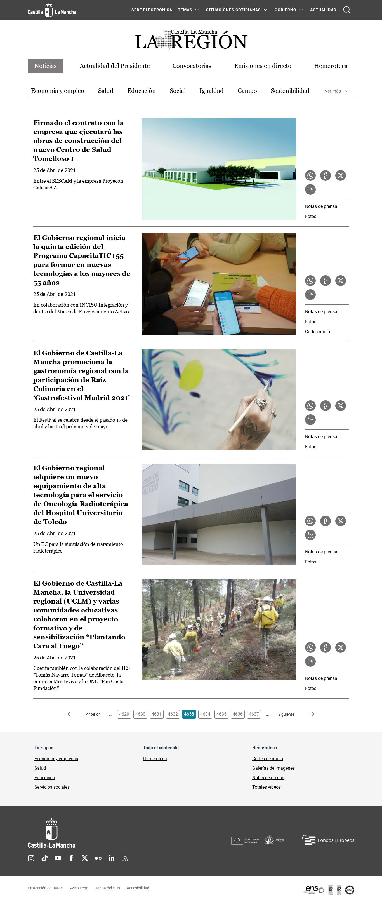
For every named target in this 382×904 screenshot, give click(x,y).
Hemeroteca (331, 65)
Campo (247, 90)
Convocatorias (192, 65)
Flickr (98, 858)
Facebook (71, 858)
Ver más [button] (333, 91)
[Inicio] (103, 833)
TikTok (44, 858)
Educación (141, 90)
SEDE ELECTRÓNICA (151, 10)
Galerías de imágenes (273, 768)
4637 (254, 714)
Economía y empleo (57, 90)
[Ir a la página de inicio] (52, 10)
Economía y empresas (56, 758)
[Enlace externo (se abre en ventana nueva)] (328, 890)
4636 (238, 714)
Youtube (58, 858)
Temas (185, 10)
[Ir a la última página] (308, 714)
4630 (140, 714)
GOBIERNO (285, 10)
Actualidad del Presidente (115, 65)
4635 (221, 714)
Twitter (84, 858)
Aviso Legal (79, 888)
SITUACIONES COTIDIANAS (233, 10)
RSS (125, 858)
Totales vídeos (266, 787)
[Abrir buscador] (346, 9)
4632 (173, 714)
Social (178, 90)
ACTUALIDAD (323, 10)
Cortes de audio (267, 758)
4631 (157, 714)
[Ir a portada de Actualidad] (191, 41)
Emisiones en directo (262, 65)
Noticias (45, 65)
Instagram (31, 858)
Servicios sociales (52, 787)
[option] (58, 91)
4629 (124, 714)
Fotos (310, 216)
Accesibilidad (138, 888)
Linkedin (111, 858)
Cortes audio (317, 331)
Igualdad (211, 90)
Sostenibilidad (290, 90)
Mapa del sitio (108, 888)
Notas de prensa (321, 206)
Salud (106, 90)
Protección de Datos (45, 888)
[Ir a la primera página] (74, 714)
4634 (205, 714)
